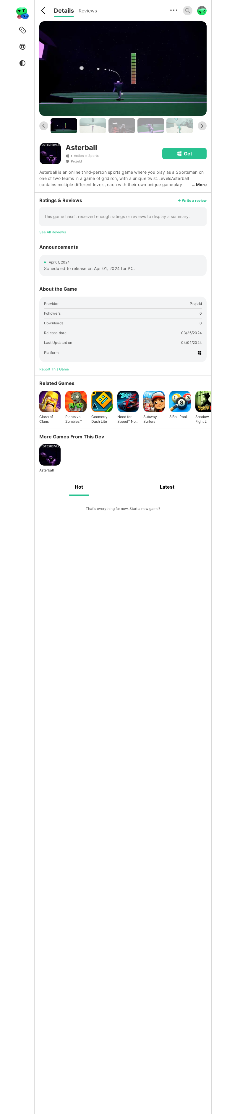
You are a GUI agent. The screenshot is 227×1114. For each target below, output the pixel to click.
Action (79, 156)
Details (64, 10)
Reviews (88, 11)
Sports (93, 156)
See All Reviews (52, 232)
